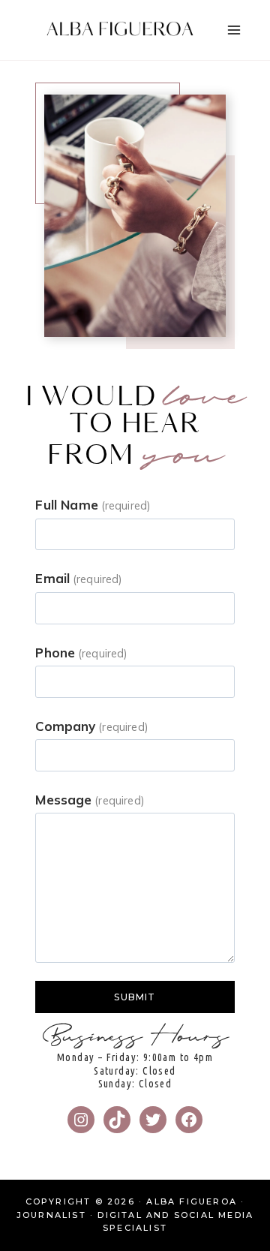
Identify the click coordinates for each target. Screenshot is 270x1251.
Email (78, 578)
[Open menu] (234, 29)
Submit (134, 997)
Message (89, 799)
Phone (81, 652)
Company (91, 726)
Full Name (92, 505)
